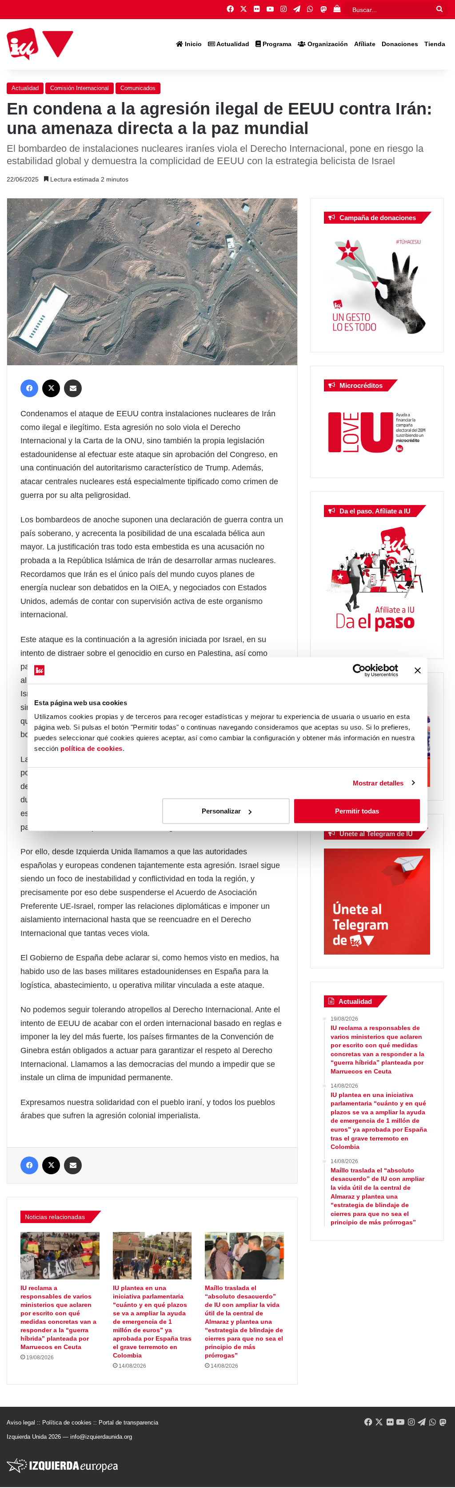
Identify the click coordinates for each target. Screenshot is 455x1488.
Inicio (192, 43)
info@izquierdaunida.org (101, 1436)
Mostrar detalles (378, 782)
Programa (276, 43)
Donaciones (400, 43)
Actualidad (232, 43)
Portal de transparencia (128, 1422)
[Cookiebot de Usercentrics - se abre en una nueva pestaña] (359, 670)
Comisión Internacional (79, 88)
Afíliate (364, 43)
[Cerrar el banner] (418, 670)
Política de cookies (67, 1422)
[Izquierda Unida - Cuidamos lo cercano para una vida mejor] (40, 44)
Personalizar (221, 811)
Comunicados (138, 88)
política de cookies (91, 748)
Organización (327, 43)
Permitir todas (357, 811)
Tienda (434, 43)
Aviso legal (21, 1422)
